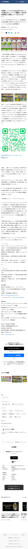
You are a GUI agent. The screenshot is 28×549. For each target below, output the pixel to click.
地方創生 (4, 413)
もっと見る (24, 497)
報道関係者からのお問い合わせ (14, 537)
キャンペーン (5, 397)
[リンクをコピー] (18, 33)
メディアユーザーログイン (14, 348)
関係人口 (4, 416)
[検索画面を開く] (26, 2)
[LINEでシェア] (11, 33)
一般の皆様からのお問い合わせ (14, 543)
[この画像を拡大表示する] (6, 379)
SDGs (11, 410)
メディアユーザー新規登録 (14, 355)
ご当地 (10, 416)
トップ (3, 442)
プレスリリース (10, 442)
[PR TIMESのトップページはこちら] (6, 1)
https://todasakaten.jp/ (10, 334)
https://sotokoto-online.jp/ (18, 297)
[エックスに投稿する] (6, 33)
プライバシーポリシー (14, 534)
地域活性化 (11, 413)
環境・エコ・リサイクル (17, 404)
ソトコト (23, 413)
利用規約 (23, 534)
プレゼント (4, 410)
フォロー (14, 457)
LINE (18, 413)
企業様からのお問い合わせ (14, 540)
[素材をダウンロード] (15, 33)
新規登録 (22, 1)
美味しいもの (18, 416)
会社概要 (5, 534)
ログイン (17, 1)
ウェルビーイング (19, 410)
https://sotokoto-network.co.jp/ (12, 295)
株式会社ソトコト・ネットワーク (14, 451)
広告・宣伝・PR (6, 404)
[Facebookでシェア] (9, 33)
